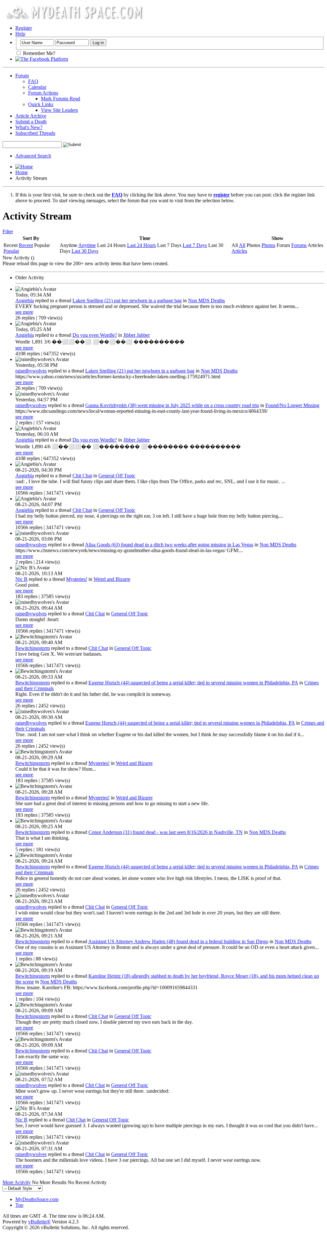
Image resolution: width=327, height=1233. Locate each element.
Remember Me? (38, 53)
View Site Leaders (59, 110)
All (242, 245)
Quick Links (40, 104)
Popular (11, 251)
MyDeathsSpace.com (36, 1199)
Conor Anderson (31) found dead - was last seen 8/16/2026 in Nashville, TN (165, 832)
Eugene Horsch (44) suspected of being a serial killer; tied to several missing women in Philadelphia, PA (193, 682)
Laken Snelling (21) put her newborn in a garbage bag (127, 300)
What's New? (28, 127)
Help (20, 33)
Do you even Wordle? (94, 335)
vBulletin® (39, 1221)
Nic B (21, 579)
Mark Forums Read (60, 98)
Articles (239, 251)
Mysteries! (76, 579)
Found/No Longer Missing (292, 405)
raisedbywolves (31, 371)
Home (21, 172)
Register (23, 28)
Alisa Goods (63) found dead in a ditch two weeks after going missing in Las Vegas (169, 544)
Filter (8, 231)
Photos (268, 245)
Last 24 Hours (141, 245)
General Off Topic (116, 475)
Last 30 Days (85, 251)
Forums (299, 245)
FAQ (33, 81)
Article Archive (30, 116)
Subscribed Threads (35, 133)
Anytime (87, 245)
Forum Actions (43, 93)
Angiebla (24, 300)
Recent (26, 245)
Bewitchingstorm (32, 648)
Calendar (37, 87)
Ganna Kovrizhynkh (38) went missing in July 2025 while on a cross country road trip (172, 405)
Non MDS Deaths (206, 300)
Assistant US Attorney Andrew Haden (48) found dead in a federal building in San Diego (178, 941)
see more (24, 312)
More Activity (17, 1182)
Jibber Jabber (136, 335)
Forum (22, 75)
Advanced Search (33, 155)
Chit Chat (82, 475)
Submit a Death (31, 121)
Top (19, 1205)
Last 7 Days (195, 245)
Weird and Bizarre (112, 579)
